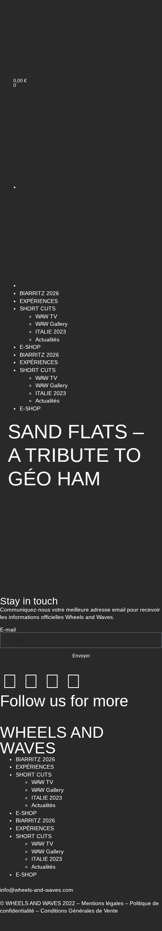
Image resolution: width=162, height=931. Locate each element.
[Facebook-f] (31, 681)
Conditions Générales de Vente (79, 910)
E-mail (8, 629)
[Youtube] (52, 681)
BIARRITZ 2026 (39, 293)
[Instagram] (10, 681)
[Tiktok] (73, 681)
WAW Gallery (51, 324)
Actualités (47, 339)
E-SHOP (30, 347)
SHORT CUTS (37, 308)
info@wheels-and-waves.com (36, 890)
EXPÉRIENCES (39, 301)
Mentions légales (102, 903)
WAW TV (46, 316)
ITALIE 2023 (50, 331)
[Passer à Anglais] (26, 53)
